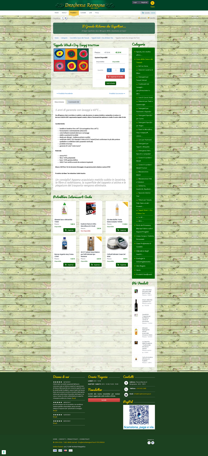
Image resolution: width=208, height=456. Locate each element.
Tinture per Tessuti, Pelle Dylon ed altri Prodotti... (144, 203)
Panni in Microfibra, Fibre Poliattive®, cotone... (144, 132)
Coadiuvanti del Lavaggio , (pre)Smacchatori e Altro (143, 89)
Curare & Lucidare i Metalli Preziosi (144, 166)
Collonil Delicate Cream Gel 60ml (116, 255)
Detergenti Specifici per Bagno (144, 124)
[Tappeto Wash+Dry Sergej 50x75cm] (71, 60)
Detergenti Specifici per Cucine (144, 117)
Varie (138, 270)
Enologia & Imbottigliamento (143, 260)
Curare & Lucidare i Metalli (144, 159)
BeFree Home (143, 66)
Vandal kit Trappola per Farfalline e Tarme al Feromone (146, 318)
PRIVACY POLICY (72, 439)
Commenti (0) (73, 102)
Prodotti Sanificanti (144, 274)
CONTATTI (62, 439)
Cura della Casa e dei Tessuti (79, 38)
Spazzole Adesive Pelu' (143, 194)
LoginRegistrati (140, 2)
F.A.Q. (97, 13)
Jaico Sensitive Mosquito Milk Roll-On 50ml (147, 291)
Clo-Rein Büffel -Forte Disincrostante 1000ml (114, 221)
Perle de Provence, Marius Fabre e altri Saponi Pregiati (144, 228)
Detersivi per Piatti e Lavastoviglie (144, 103)
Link (90, 13)
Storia (64, 13)
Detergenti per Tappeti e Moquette (143, 145)
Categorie (64, 38)
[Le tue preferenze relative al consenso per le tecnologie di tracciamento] (4, 452)
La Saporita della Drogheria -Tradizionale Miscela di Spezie (147, 345)
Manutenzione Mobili (142, 173)
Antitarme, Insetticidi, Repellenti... (144, 187)
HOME (55, 439)
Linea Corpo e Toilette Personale (145, 238)
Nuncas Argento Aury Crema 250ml (63, 255)
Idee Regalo (140, 266)
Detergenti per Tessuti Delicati (142, 78)
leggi (73, 398)
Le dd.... (141, 217)
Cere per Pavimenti (145, 140)
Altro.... (141, 221)
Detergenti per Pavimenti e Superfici (143, 110)
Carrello (152, 18)
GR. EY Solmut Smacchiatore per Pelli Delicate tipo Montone (90, 254)
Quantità (100, 70)
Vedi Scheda (110, 83)
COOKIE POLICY (84, 439)
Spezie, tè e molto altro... (143, 53)
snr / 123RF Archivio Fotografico (74, 447)
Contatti (83, 13)
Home (57, 13)
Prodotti (73, 13)
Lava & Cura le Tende (145, 97)
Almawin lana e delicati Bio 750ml (63, 221)
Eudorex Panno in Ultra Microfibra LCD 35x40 (88, 225)
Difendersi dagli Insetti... (142, 253)
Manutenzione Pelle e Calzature (144, 180)
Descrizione (59, 102)
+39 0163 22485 (141, 388)
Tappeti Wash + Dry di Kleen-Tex (102, 38)
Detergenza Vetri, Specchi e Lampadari (143, 152)
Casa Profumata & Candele (143, 245)
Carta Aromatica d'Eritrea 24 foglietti (147, 358)
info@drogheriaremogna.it (142, 394)
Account (143, 18)
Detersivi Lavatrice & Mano (144, 71)
